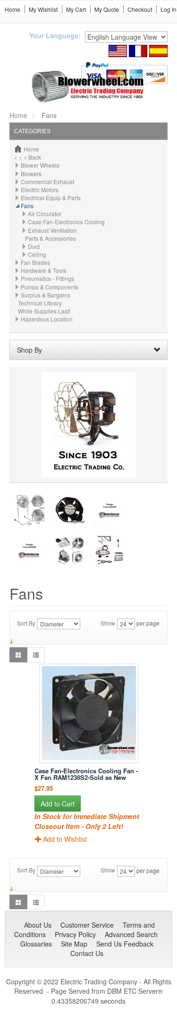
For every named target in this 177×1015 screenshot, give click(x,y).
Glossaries (36, 943)
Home (12, 9)
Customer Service (87, 925)
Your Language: (55, 35)
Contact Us (86, 953)
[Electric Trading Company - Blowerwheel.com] (88, 87)
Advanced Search (131, 934)
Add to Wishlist (65, 839)
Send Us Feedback (124, 943)
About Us (37, 925)
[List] (36, 654)
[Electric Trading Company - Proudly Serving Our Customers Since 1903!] (89, 424)
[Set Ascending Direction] (11, 640)
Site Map (74, 943)
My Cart (76, 9)
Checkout (139, 9)
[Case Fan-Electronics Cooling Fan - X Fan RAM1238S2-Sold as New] (88, 713)
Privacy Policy (75, 934)
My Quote (106, 9)
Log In (168, 9)
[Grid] (18, 654)
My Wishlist (43, 9)
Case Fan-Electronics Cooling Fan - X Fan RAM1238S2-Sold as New (86, 774)
